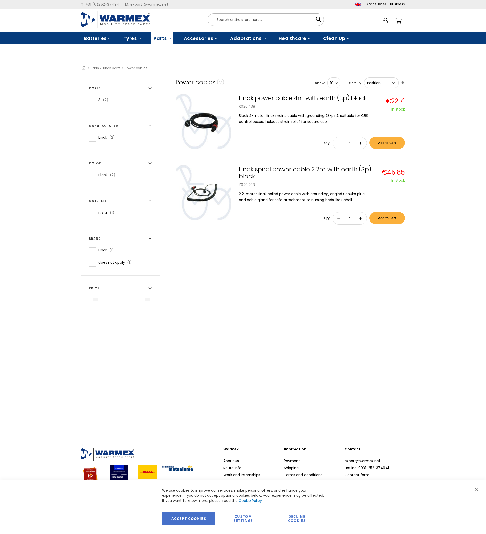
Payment (292, 460)
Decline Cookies (297, 518)
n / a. (107, 212)
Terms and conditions (303, 474)
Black (108, 174)
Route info (232, 467)
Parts (95, 68)
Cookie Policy (250, 500)
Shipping (291, 467)
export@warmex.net (362, 460)
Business (397, 4)
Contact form (357, 474)
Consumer (376, 4)
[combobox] (266, 19)
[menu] (243, 38)
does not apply (116, 262)
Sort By (355, 83)
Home (84, 68)
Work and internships (241, 474)
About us (231, 460)
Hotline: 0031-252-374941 (367, 467)
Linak (108, 137)
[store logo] (115, 19)
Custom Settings (243, 518)
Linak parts (111, 68)
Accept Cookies (188, 518)
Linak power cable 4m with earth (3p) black (303, 98)
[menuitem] (97, 38)
